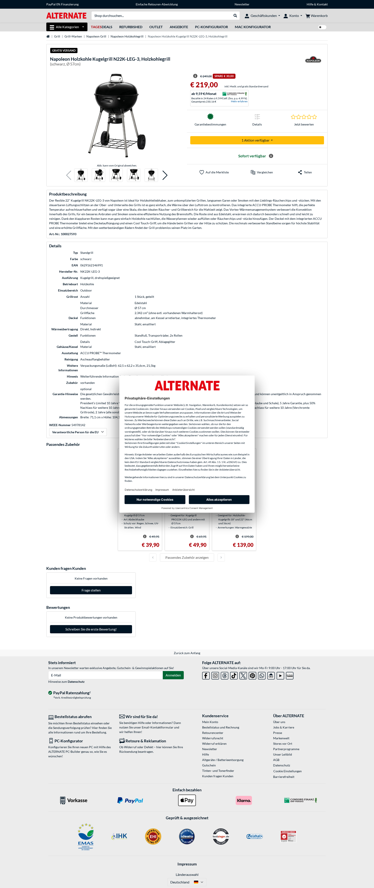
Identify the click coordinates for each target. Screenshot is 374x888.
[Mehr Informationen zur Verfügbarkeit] (271, 156)
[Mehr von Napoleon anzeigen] (313, 62)
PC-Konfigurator (211, 27)
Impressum (187, 864)
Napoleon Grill (96, 36)
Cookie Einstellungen (287, 771)
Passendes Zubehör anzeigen (187, 557)
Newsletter (242, 4)
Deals (101, 27)
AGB (276, 760)
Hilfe (310, 4)
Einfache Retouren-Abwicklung (157, 4)
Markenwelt (281, 738)
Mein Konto (210, 722)
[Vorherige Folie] (152, 557)
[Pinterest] (252, 675)
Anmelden (173, 675)
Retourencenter (212, 733)
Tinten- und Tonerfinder (218, 770)
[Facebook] (206, 675)
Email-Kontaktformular (157, 727)
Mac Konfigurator (253, 27)
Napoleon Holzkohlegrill (127, 36)
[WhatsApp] (262, 675)
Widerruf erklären (214, 743)
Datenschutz (76, 681)
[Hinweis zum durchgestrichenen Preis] (195, 76)
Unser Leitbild (282, 754)
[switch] (322, 27)
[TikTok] (234, 675)
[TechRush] (271, 675)
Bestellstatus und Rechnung (220, 727)
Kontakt (322, 4)
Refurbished (130, 27)
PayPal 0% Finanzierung (62, 4)
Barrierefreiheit (283, 777)
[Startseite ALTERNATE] (66, 15)
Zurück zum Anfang (187, 653)
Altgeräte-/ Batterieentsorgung (222, 760)
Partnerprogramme (286, 749)
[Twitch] (289, 675)
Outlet (156, 27)
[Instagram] (215, 675)
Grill (57, 36)
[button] (69, 175)
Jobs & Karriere (283, 727)
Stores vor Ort (282, 743)
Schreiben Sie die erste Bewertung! (91, 629)
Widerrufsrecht (212, 738)
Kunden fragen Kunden (217, 776)
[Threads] (224, 675)
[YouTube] (280, 675)
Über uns (279, 722)
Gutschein (209, 765)
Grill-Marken (73, 36)
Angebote (179, 27)
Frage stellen (91, 590)
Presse (277, 733)
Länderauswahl (187, 874)
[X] (243, 675)
